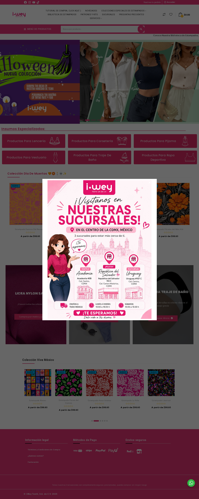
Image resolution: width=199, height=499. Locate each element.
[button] (149, 182)
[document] (99, 249)
